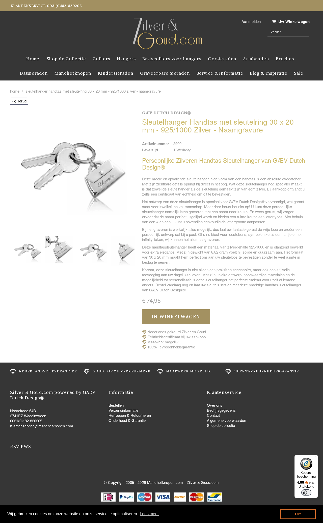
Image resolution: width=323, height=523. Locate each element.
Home (14, 91)
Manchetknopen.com (165, 482)
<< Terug (19, 100)
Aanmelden (251, 21)
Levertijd (150, 150)
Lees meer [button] (149, 514)
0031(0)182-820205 (26, 420)
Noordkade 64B (23, 410)
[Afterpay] (180, 496)
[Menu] (315, 458)
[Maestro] (145, 496)
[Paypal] (127, 496)
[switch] (306, 492)
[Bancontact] (214, 496)
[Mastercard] (197, 496)
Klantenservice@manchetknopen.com (41, 425)
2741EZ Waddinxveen (28, 415)
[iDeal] (109, 496)
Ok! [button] (298, 514)
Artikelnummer (155, 143)
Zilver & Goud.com (203, 482)
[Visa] (163, 496)
